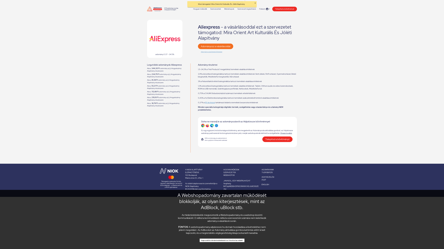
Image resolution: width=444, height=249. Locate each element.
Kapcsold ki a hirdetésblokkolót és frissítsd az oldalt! (222, 240)
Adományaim (268, 169)
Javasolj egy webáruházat (236, 180)
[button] (264, 9)
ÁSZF (264, 180)
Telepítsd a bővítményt (284, 9)
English (265, 184)
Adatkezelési (268, 177)
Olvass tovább (286, 133)
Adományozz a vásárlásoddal (215, 46)
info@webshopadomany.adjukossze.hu (241, 187)
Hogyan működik (200, 9)
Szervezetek (215, 9)
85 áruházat (210, 102)
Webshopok (229, 9)
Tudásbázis (267, 172)
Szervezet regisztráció (246, 9)
